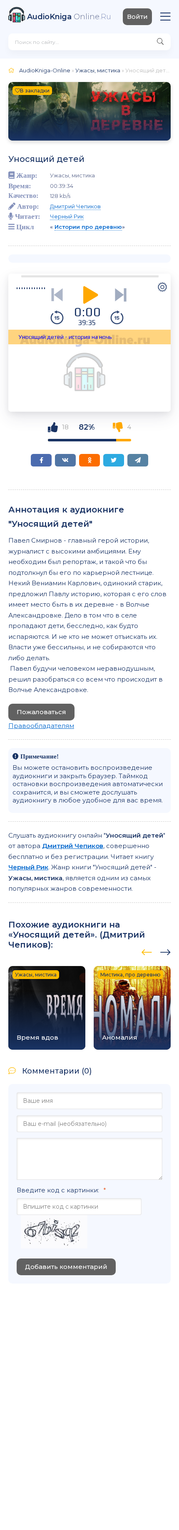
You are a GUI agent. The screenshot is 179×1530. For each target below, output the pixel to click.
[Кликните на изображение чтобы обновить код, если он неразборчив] (54, 1232)
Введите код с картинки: (58, 1190)
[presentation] (147, 951)
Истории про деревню (88, 226)
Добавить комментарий (66, 1267)
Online (69, 16)
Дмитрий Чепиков (75, 206)
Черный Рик (67, 216)
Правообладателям (41, 726)
